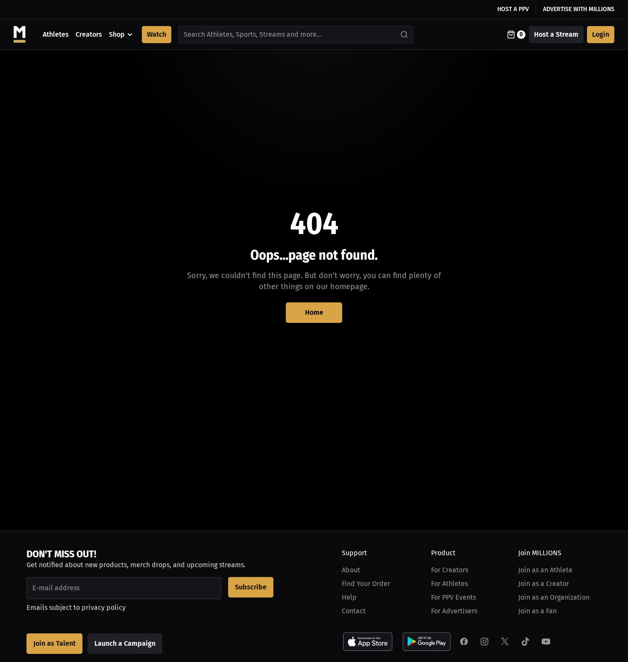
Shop (117, 34)
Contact (354, 611)
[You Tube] (546, 641)
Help (349, 597)
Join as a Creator (543, 584)
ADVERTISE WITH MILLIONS (578, 9)
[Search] (404, 35)
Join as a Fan (537, 611)
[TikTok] (525, 641)
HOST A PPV (513, 9)
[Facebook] (464, 641)
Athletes (56, 34)
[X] (505, 641)
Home (314, 312)
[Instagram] (484, 641)
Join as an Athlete (545, 570)
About (351, 570)
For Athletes (449, 584)
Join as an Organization (554, 597)
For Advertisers (454, 611)
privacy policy (104, 607)
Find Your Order (366, 584)
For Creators (449, 570)
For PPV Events (453, 597)
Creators (89, 34)
